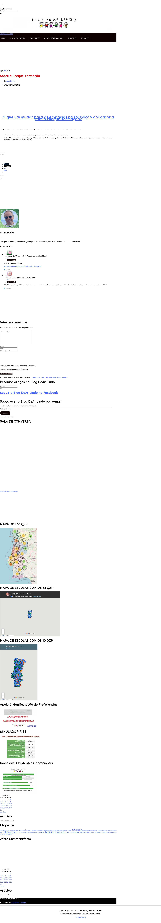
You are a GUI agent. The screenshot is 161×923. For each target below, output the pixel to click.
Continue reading (80, 917)
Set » (4, 812)
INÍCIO (3, 38)
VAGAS (3, 834)
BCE (15, 830)
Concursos (28, 830)
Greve (110, 830)
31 (1, 810)
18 (2, 805)
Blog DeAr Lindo (6, 34)
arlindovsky (10, 81)
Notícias (49, 832)
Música (43, 832)
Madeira (22, 832)
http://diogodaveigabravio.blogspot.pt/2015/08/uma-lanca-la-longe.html (22, 266)
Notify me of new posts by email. (15, 370)
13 (6, 803)
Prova (112, 832)
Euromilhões (92, 830)
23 (11, 805)
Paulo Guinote (101, 832)
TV (0, 834)
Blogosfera (20, 830)
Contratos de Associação (53, 830)
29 (9, 807)
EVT (97, 830)
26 (4, 807)
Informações (9, 832)
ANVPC (9, 830)
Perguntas (109, 832)
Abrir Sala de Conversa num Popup (9, 491)
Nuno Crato (69, 832)
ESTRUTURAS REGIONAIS (53, 38)
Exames (100, 830)
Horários (114, 830)
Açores (12, 830)
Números (76, 832)
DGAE (64, 830)
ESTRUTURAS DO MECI (17, 38)
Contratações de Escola (43, 830)
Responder (11, 260)
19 (4, 805)
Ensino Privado (85, 830)
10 (1, 803)
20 (6, 805)
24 (1, 807)
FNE (107, 830)
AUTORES (85, 38)
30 (11, 807)
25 (2, 807)
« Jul (1, 812)
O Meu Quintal (84, 832)
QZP (115, 832)
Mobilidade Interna (36, 832)
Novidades (60, 832)
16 (11, 803)
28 (7, 807)
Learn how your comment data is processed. (49, 377)
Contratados (34, 830)
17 (1, 805)
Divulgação (68, 830)
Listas (18, 832)
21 (7, 805)
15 (9, 803)
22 (9, 805)
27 (6, 807)
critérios (61, 830)
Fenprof (104, 830)
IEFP (1, 832)
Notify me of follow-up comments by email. (19, 366)
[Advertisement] (56, 55)
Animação (5, 830)
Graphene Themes (18, 903)
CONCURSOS (35, 38)
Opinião (91, 832)
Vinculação (8, 834)
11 (2, 803)
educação (77, 829)
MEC (25, 832)
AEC (1, 830)
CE (24, 830)
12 (4, 803)
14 (7, 803)
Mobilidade (29, 832)
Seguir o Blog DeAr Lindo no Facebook (29, 393)
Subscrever (5, 413)
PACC (94, 832)
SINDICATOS (72, 38)
